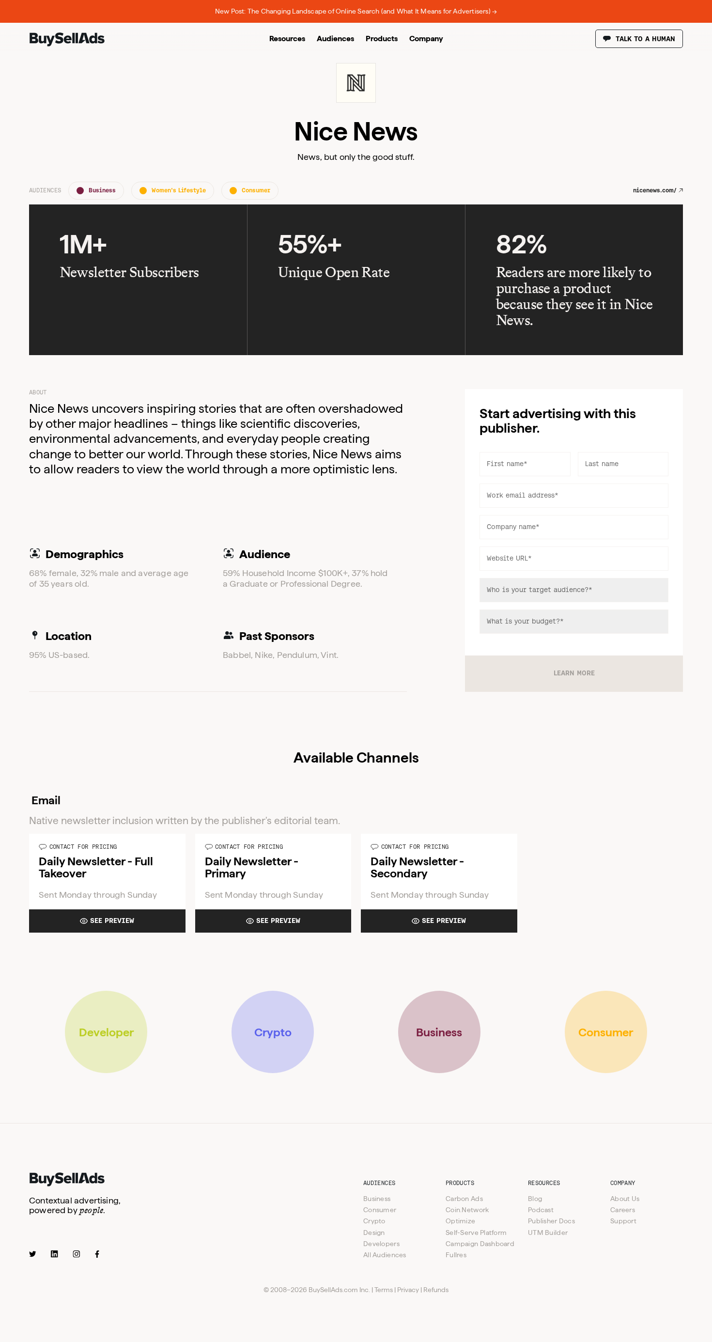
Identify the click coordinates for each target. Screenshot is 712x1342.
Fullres (456, 1255)
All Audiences (384, 1255)
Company (426, 38)
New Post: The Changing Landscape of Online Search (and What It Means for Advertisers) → (356, 11)
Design (374, 1232)
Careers (622, 1210)
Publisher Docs (551, 1221)
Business (376, 1198)
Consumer (379, 1210)
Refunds (436, 1290)
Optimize (460, 1221)
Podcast (541, 1210)
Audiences (335, 38)
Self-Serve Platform (476, 1232)
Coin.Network (467, 1210)
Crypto (374, 1221)
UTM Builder (548, 1232)
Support (623, 1221)
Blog (535, 1198)
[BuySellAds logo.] (67, 44)
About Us (624, 1198)
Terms (383, 1290)
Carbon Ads (464, 1198)
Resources (287, 38)
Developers (381, 1244)
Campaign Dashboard (480, 1244)
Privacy (408, 1290)
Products (382, 38)
